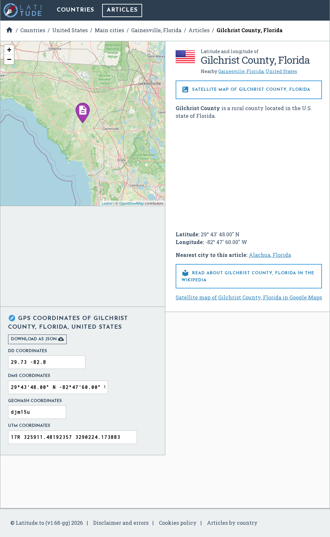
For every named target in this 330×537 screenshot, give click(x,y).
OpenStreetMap (131, 203)
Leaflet (107, 203)
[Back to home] (22, 10)
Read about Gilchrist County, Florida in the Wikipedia (247, 275)
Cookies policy (178, 522)
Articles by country (232, 522)
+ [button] (9, 50)
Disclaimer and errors (121, 522)
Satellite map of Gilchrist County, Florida (245, 89)
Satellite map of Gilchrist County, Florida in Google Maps (249, 297)
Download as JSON (37, 339)
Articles (122, 10)
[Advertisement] (249, 172)
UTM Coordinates (29, 426)
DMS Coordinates (29, 376)
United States (281, 71)
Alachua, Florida (270, 254)
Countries (75, 10)
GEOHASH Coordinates (35, 401)
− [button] (9, 59)
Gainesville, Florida (241, 71)
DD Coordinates (27, 351)
